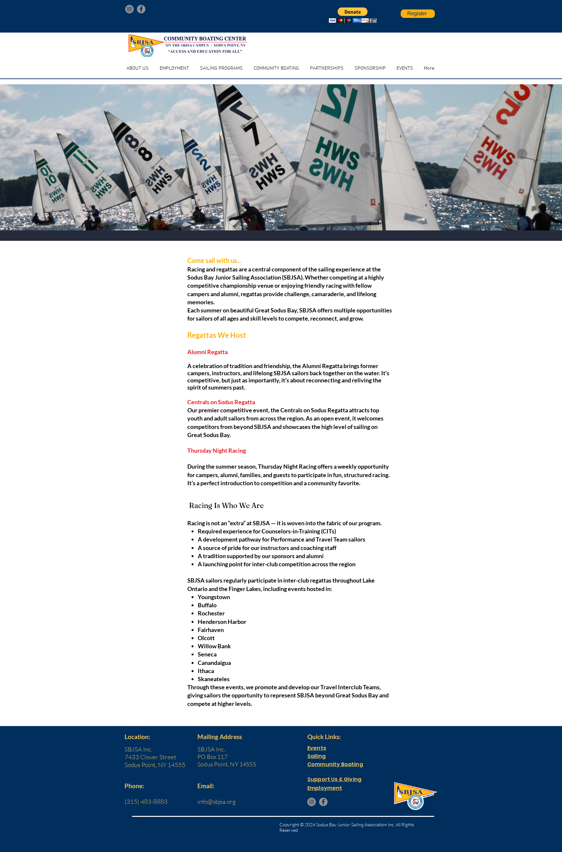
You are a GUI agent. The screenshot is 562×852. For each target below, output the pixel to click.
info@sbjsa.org (216, 801)
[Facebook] (141, 9)
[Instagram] (129, 9)
